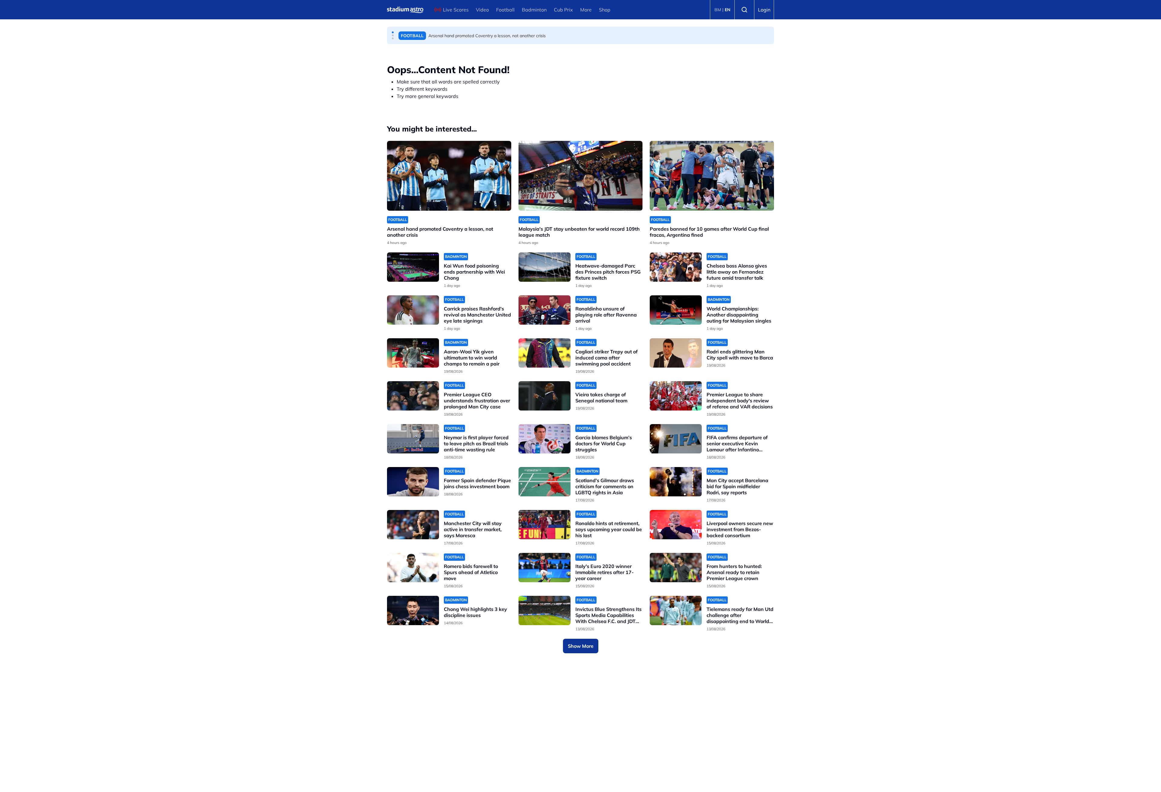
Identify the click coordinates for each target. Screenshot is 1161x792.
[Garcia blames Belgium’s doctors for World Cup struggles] (545, 438)
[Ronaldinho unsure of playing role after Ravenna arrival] (545, 310)
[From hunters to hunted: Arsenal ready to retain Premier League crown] (676, 567)
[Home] (405, 9)
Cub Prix (563, 10)
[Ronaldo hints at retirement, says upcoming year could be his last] (545, 524)
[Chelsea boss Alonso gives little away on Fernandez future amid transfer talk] (676, 267)
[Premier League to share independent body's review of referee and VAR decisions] (676, 396)
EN (727, 9)
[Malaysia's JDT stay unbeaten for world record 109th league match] (581, 176)
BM (717, 9)
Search (744, 9)
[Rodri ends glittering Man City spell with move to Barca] (676, 353)
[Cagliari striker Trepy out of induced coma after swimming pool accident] (545, 353)
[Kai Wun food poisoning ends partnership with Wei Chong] (413, 267)
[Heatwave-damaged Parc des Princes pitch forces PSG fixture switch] (545, 267)
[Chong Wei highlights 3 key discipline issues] (413, 610)
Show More (581, 646)
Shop (604, 10)
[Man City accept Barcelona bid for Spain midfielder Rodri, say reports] (676, 481)
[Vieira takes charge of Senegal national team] (545, 396)
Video (482, 10)
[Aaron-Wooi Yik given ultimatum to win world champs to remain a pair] (413, 353)
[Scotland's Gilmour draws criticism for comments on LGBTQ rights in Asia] (545, 481)
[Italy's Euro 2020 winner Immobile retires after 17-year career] (545, 567)
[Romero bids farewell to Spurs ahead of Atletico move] (413, 567)
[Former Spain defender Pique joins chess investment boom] (413, 481)
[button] (393, 32)
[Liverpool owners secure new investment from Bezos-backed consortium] (676, 524)
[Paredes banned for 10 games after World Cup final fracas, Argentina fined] (712, 176)
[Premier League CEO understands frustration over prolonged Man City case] (413, 396)
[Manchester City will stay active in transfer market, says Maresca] (413, 524)
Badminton (534, 10)
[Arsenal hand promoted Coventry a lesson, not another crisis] (449, 176)
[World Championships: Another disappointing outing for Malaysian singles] (676, 310)
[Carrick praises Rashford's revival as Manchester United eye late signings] (413, 310)
